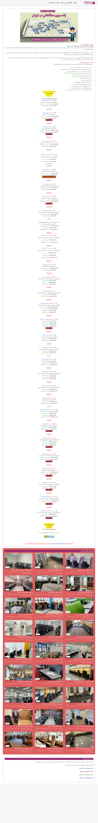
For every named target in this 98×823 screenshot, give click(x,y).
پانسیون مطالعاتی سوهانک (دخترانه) (55, 748)
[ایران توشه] (89, 3)
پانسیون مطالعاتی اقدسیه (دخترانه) (55, 726)
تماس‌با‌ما (50, 3)
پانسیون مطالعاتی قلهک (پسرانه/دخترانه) (24, 748)
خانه (74, 3)
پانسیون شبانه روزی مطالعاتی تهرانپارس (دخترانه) (52, 704)
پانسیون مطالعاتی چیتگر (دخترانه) (25, 681)
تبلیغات (56, 3)
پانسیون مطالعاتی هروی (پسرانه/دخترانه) (84, 748)
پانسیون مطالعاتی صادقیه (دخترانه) (25, 592)
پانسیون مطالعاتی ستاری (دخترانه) (55, 637)
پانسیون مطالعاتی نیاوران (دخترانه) (85, 704)
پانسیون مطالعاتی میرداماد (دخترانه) (55, 659)
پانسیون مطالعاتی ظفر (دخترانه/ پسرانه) (54, 614)
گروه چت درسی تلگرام (65, 3)
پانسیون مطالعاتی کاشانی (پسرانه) (25, 614)
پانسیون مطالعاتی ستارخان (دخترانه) (85, 637)
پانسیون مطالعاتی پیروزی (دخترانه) (25, 637)
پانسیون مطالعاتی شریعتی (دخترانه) (25, 726)
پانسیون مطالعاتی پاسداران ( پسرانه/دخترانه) (83, 681)
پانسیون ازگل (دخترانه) (28, 704)
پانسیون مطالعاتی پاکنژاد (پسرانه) (56, 570)
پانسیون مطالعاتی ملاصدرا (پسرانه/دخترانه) (84, 659)
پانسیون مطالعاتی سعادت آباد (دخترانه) (24, 659)
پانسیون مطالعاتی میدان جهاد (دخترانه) (85, 726)
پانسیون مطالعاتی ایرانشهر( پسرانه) (55, 681)
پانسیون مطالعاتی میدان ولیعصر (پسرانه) (84, 614)
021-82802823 (49, 94)
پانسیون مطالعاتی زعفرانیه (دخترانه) (85, 592)
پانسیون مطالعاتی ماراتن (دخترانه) (55, 592)
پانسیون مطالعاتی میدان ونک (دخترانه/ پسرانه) (22, 570)
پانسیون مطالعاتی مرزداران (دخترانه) (85, 570)
